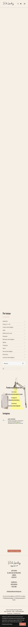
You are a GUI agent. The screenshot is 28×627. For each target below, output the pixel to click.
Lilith (4, 330)
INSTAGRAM (14, 584)
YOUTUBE (14, 586)
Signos (4, 342)
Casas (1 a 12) (6, 324)
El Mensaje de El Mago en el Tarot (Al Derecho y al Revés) (13, 86)
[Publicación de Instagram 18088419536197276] (19, 534)
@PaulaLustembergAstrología (14, 394)
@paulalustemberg (14, 400)
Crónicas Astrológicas (14, 406)
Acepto (22, 624)
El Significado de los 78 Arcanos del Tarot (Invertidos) (12, 233)
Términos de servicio (19, 598)
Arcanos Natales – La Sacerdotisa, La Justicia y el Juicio (14, 36)
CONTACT (14, 577)
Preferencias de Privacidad (7, 624)
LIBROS (14, 575)
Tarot (4, 348)
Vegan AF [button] (13, 566)
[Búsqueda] (17, 3)
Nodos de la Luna (7, 333)
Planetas (5, 336)
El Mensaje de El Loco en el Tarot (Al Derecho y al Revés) (14, 142)
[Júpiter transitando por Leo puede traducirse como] (8, 449)
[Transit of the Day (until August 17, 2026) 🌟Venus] (8, 502)
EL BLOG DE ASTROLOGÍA (14, 573)
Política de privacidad (8, 598)
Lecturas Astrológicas (8, 357)
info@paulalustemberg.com (14, 591)
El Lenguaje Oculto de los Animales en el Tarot (13, 186)
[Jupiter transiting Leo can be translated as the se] (19, 449)
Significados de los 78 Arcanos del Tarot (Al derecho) (11, 283)
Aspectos (5, 321)
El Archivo (5, 354)
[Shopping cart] (20, 3)
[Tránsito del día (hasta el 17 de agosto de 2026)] (19, 498)
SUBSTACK (14, 582)
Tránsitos (5, 345)
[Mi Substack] (12, 377)
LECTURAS (14, 570)
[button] (24, 3)
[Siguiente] (24, 303)
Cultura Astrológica (8, 327)
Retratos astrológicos (8, 339)
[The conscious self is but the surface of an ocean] (8, 540)
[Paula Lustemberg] (8, 3)
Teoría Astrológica (7, 351)
